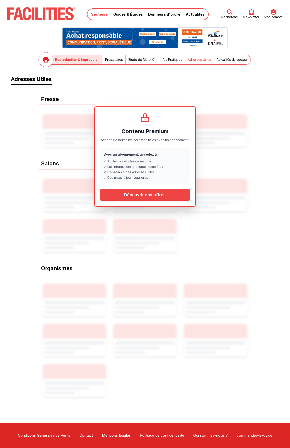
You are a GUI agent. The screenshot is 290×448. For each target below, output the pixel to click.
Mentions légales (116, 435)
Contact (86, 435)
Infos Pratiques (171, 59)
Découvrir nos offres (145, 194)
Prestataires (114, 59)
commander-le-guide (254, 435)
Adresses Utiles (199, 59)
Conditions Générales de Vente (44, 435)
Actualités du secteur (232, 59)
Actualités (195, 14)
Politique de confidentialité (162, 435)
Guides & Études (128, 14)
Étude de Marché (141, 59)
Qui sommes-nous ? (210, 435)
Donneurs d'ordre (164, 14)
